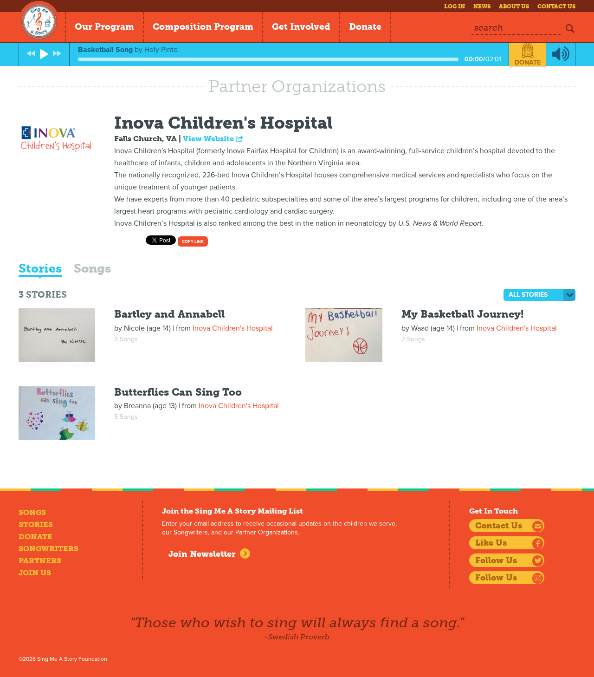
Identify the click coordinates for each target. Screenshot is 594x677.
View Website (209, 138)
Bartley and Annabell (169, 314)
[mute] (560, 54)
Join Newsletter (202, 554)
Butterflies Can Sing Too (178, 392)
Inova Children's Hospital (233, 328)
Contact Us (556, 6)
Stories (40, 269)
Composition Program (203, 26)
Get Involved (301, 26)
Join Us (35, 572)
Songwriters (48, 548)
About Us (514, 6)
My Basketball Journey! (462, 314)
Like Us (491, 543)
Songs (92, 269)
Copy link (193, 241)
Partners (40, 560)
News (482, 6)
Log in (454, 6)
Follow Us (496, 560)
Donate (365, 26)
